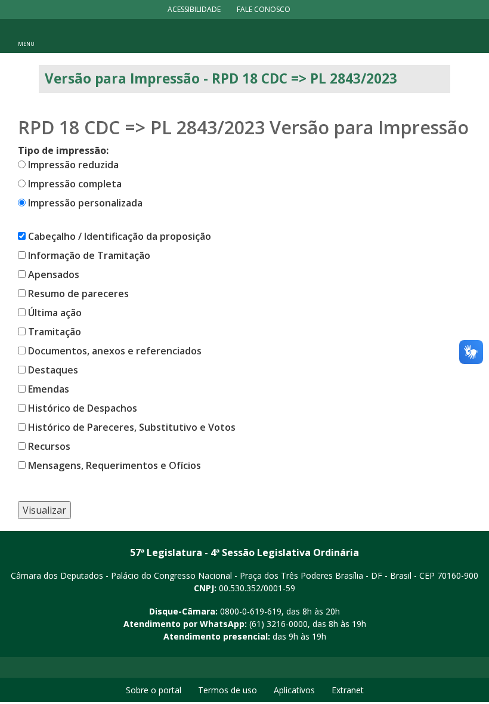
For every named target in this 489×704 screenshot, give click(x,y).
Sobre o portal (153, 690)
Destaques (53, 369)
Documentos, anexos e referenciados (115, 350)
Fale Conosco (263, 9)
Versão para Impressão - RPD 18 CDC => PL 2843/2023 (221, 78)
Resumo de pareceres (78, 293)
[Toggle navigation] (26, 36)
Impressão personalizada (85, 202)
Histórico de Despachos (82, 408)
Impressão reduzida (73, 164)
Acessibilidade (194, 9)
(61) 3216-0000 (278, 623)
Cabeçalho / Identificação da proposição (119, 236)
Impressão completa (75, 183)
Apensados (53, 274)
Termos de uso (227, 690)
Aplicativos (294, 690)
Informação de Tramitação (89, 255)
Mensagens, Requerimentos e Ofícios (114, 465)
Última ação (55, 312)
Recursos (49, 446)
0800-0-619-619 (250, 611)
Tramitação (54, 331)
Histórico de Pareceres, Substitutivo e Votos (132, 427)
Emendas (48, 389)
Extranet (348, 690)
